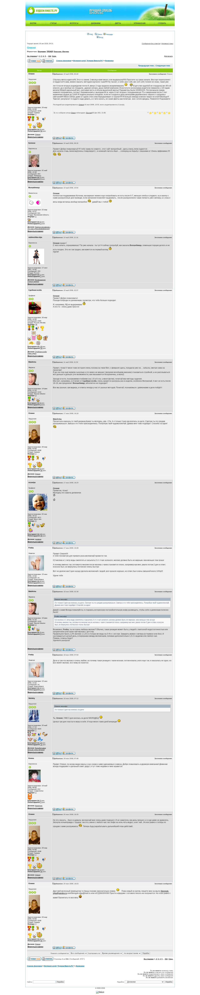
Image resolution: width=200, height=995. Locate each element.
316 (49, 56)
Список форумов (63, 61)
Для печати (168, 56)
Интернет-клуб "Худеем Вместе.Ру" (88, 61)
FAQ (91, 34)
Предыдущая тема (146, 66)
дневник (38, 539)
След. (54, 56)
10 (41, 743)
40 (41, 348)
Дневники (109, 61)
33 (41, 534)
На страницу (32, 56)
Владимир (42, 51)
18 (41, 346)
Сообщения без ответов (151, 43)
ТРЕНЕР (50, 51)
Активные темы (167, 43)
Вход (101, 37)
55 (41, 536)
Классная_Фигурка (61, 51)
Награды (109, 34)
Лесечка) (89, 113)
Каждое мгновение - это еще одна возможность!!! (39, 228)
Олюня (31, 47)
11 (36, 324)
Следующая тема (163, 66)
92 (41, 131)
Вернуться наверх (35, 137)
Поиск (99, 34)
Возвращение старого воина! (37, 280)
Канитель (38, 806)
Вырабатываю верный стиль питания (37, 749)
